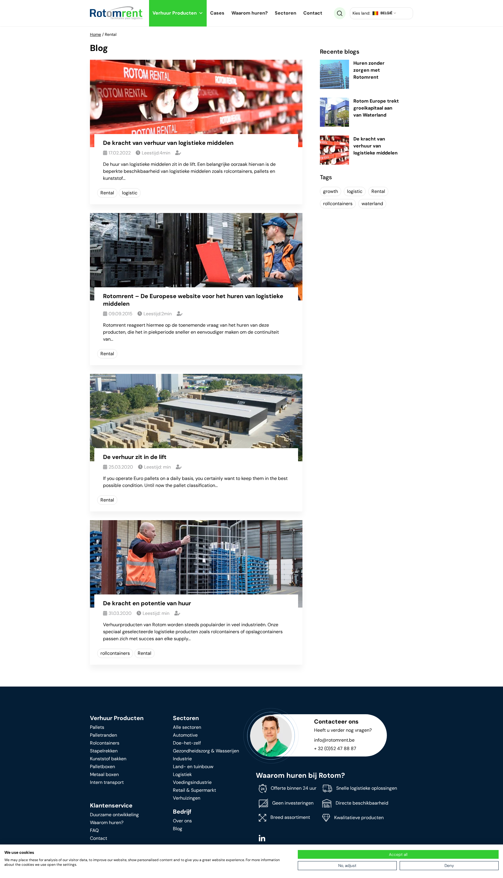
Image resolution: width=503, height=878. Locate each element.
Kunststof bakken (108, 759)
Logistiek (182, 774)
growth (330, 191)
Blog (177, 829)
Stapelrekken (104, 751)
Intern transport (107, 782)
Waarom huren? (249, 13)
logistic (129, 193)
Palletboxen (102, 766)
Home (95, 34)
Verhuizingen (186, 798)
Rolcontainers (104, 743)
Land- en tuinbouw (193, 766)
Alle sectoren (187, 727)
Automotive (185, 735)
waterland (372, 203)
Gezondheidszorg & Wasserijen (206, 751)
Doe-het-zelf (187, 743)
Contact (312, 13)
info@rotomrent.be (334, 740)
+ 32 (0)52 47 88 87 (335, 748)
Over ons (182, 821)
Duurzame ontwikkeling (114, 815)
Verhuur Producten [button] (175, 13)
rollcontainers (115, 653)
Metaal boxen (104, 774)
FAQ (94, 830)
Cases (217, 13)
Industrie (182, 759)
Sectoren (285, 13)
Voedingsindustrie (192, 782)
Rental (107, 193)
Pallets (97, 727)
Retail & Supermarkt (194, 790)
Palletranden (103, 735)
